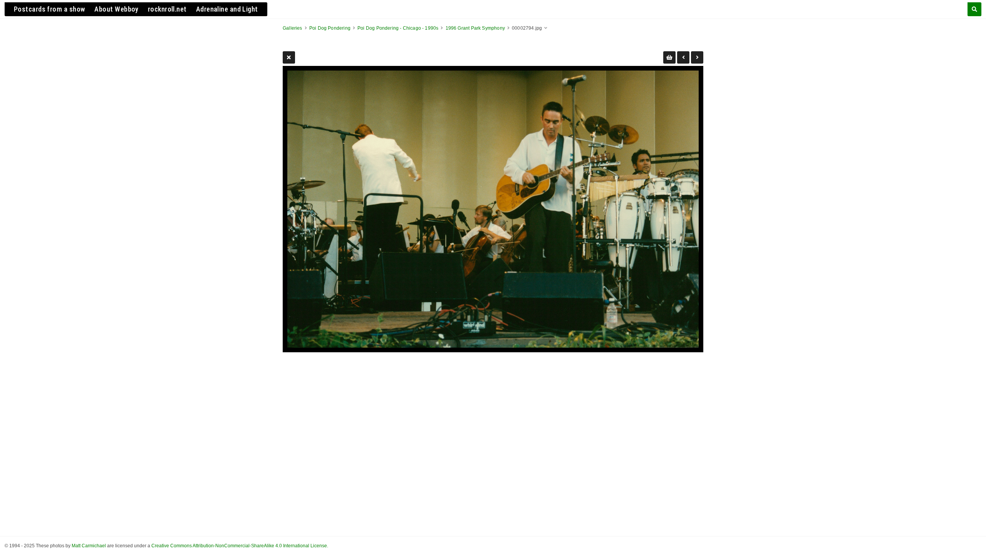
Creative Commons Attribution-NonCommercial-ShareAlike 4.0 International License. (239, 545)
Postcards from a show (49, 9)
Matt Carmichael (89, 545)
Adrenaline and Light (227, 9)
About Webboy (116, 9)
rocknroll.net (167, 9)
